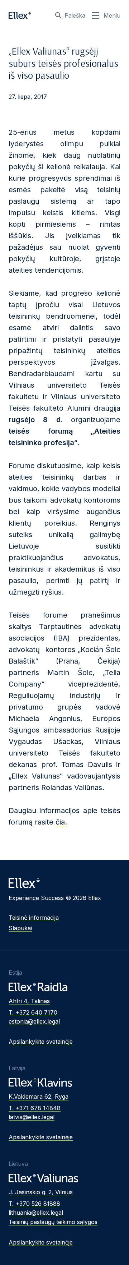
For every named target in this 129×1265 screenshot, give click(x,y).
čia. (61, 822)
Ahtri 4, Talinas (29, 1001)
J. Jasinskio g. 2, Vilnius (41, 1192)
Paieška (74, 15)
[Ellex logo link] (20, 15)
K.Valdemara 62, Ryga (38, 1096)
